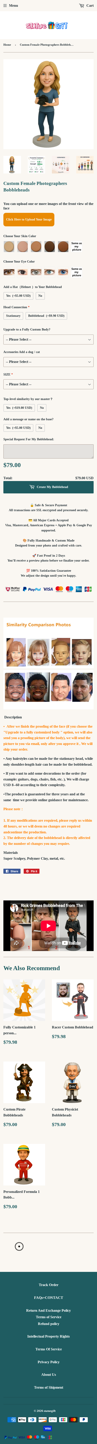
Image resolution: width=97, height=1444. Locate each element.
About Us (48, 1375)
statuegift (49, 1411)
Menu (13, 5)
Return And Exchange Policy (48, 1310)
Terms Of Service (48, 1349)
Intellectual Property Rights (48, 1336)
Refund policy (48, 1324)
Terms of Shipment (48, 1387)
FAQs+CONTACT (48, 1298)
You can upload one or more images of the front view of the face (48, 206)
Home (7, 44)
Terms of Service (48, 1317)
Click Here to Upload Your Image (29, 219)
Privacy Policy (49, 1362)
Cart (89, 5)
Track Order (48, 1285)
